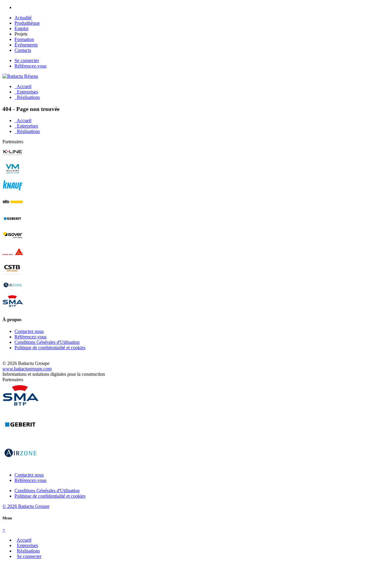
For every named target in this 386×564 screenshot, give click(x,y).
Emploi (21, 28)
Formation (24, 39)
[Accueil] (20, 76)
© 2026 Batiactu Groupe (25, 506)
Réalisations (27, 97)
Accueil (22, 86)
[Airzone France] (12, 290)
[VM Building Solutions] (12, 174)
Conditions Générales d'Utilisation (47, 342)
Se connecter (26, 60)
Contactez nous (29, 331)
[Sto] (12, 208)
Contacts (22, 50)
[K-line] (12, 158)
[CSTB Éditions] (12, 274)
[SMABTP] (12, 307)
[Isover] (12, 241)
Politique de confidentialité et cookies (49, 347)
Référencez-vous (30, 65)
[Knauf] (12, 191)
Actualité (23, 17)
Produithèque (27, 23)
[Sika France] (12, 257)
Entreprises (26, 91)
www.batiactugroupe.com (27, 368)
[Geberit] (12, 224)
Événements (26, 44)
